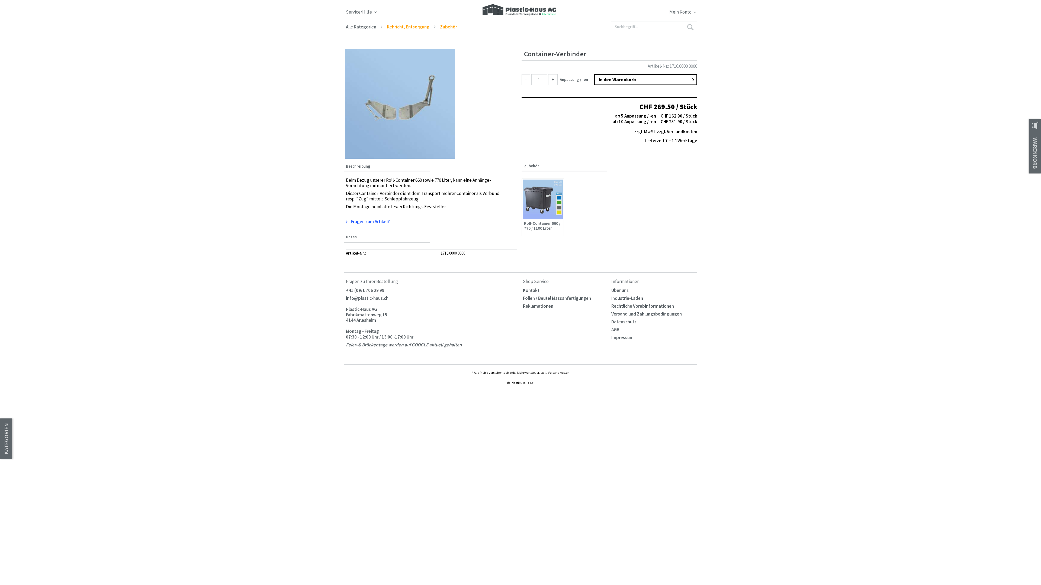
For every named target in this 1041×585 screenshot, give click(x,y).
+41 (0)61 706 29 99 (365, 290)
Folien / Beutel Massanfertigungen (557, 298)
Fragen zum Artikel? (370, 222)
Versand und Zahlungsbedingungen (646, 314)
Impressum (622, 337)
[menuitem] (652, 13)
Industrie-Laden (627, 298)
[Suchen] (690, 27)
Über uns (620, 290)
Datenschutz (624, 322)
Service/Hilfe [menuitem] (359, 12)
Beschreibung (358, 166)
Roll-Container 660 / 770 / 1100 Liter (542, 226)
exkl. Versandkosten (555, 372)
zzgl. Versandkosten (677, 132)
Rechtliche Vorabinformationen (642, 306)
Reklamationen (538, 306)
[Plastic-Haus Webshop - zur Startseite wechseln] (519, 10)
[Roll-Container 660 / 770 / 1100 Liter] (543, 199)
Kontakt (531, 290)
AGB (615, 330)
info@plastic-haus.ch (367, 298)
